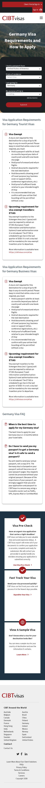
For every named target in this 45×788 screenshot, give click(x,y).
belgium (7, 715)
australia (7, 712)
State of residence (13, 74)
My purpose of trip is (14, 91)
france (6, 723)
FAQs (22, 764)
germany (25, 723)
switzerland (26, 737)
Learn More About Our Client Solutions (21, 762)
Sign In (35, 10)
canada (7, 717)
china (24, 717)
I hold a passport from (15, 65)
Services (21, 773)
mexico (25, 729)
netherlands (9, 731)
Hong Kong (8, 726)
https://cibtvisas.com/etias (20, 252)
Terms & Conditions (21, 770)
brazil (24, 715)
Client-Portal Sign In (32, 4)
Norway (25, 731)
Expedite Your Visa (21, 594)
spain (24, 734)
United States (27, 740)
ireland (25, 726)
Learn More (21, 654)
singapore (8, 734)
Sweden (7, 737)
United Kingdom (10, 740)
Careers (21, 775)
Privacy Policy (21, 767)
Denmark (7, 720)
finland (25, 720)
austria (25, 712)
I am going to (11, 82)
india (6, 729)
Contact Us (8, 748)
